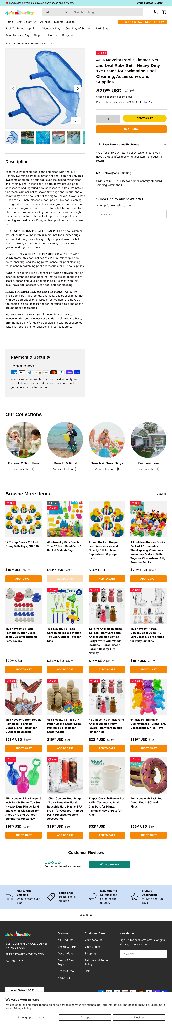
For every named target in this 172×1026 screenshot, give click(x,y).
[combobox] (92, 12)
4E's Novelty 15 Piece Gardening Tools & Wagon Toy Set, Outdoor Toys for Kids (64, 635)
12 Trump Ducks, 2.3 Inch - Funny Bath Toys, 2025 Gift (23, 544)
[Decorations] (148, 440)
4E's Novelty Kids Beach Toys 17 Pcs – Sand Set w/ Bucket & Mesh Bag (64, 546)
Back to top (86, 914)
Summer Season (64, 21)
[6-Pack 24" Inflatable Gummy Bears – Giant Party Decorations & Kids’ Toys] (148, 697)
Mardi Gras (101, 28)
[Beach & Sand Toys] (107, 440)
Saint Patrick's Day (17, 35)
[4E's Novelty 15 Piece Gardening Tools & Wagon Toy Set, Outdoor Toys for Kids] (65, 606)
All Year (45, 21)
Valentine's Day (50, 28)
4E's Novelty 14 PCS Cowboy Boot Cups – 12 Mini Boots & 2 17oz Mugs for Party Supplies (147, 635)
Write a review (109, 864)
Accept (85, 1017)
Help (88, 971)
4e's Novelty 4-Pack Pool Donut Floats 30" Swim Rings (146, 802)
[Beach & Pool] (65, 440)
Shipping (101, 96)
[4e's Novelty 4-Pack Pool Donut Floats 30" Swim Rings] (148, 775)
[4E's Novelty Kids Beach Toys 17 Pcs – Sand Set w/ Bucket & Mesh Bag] (65, 519)
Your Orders (92, 946)
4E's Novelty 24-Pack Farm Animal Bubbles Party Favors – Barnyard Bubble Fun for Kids (106, 725)
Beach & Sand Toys (106, 463)
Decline (139, 1017)
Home (9, 21)
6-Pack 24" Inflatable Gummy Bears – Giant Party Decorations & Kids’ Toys (148, 723)
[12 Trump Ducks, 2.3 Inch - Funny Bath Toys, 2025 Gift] (23, 519)
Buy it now (131, 128)
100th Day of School (77, 28)
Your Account (93, 940)
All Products (65, 940)
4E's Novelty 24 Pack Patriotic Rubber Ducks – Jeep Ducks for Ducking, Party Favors (21, 635)
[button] (164, 12)
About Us (64, 977)
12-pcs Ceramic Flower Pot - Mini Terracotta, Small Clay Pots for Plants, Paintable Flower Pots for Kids (106, 806)
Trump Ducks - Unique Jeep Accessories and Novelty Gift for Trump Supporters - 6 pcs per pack (104, 550)
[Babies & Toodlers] (23, 440)
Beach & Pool (65, 463)
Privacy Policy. (22, 1008)
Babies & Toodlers (23, 463)
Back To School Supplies (21, 28)
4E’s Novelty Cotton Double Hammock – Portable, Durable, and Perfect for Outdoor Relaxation (23, 725)
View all (162, 493)
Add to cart (145, 118)
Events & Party (67, 946)
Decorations (148, 463)
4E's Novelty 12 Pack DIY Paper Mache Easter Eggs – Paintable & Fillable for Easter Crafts (65, 725)
